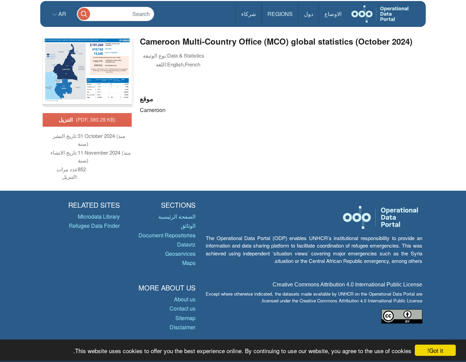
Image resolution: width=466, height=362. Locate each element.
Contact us (182, 308)
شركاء (248, 14)
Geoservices (180, 253)
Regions (280, 14)
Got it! (435, 350)
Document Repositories (167, 235)
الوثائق (188, 226)
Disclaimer (182, 327)
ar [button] (61, 14)
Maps (188, 263)
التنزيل (87, 119)
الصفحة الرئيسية (176, 216)
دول (308, 14)
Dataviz (186, 244)
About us (184, 299)
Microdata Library (99, 216)
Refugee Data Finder (94, 226)
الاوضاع (332, 14)
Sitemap (185, 318)
